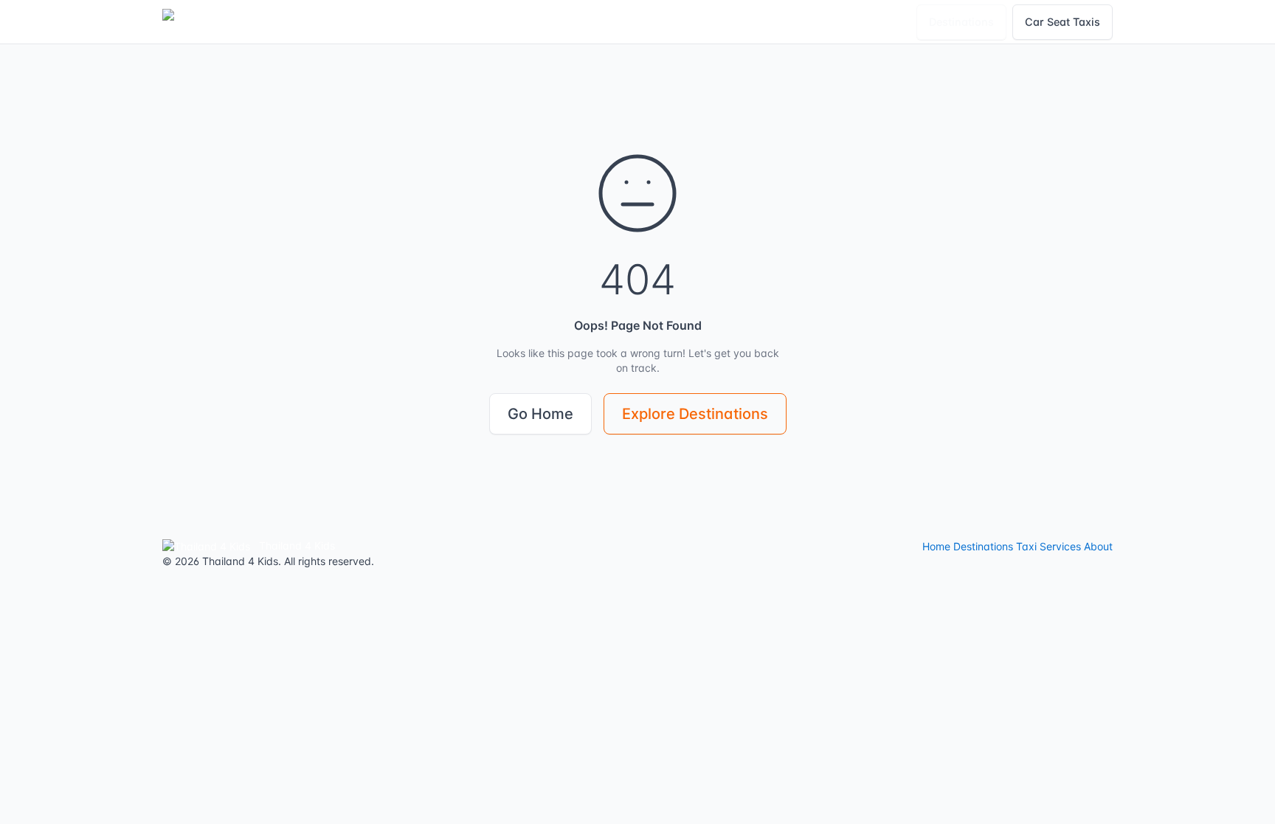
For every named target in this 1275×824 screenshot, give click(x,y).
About (1098, 546)
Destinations (961, 21)
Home (936, 546)
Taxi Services (1048, 546)
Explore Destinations (695, 414)
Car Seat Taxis (1062, 21)
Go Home (540, 414)
